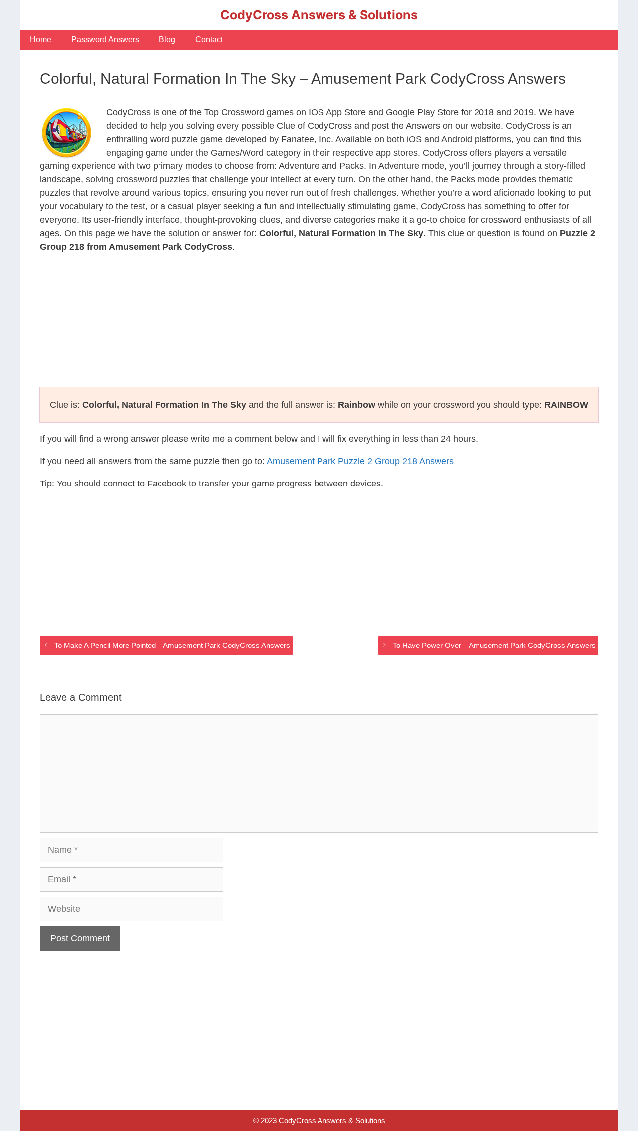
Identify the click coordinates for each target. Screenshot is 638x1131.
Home (40, 39)
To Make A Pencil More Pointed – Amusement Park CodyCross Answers (172, 645)
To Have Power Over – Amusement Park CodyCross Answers (494, 645)
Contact (209, 39)
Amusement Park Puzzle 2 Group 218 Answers (360, 461)
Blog (167, 39)
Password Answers (105, 39)
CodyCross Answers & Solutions (319, 14)
